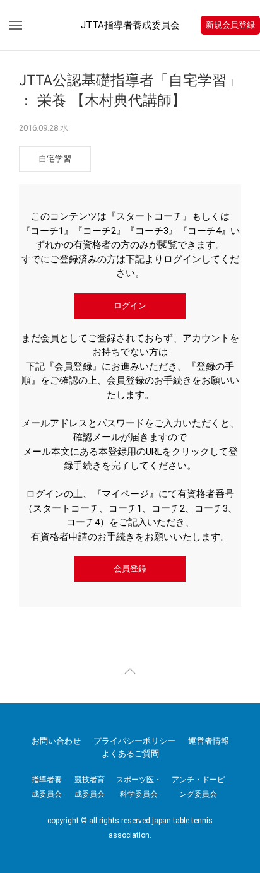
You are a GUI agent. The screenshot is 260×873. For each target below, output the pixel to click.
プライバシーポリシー (134, 741)
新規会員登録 (230, 25)
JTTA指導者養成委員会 (130, 25)
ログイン (130, 305)
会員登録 (130, 568)
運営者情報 (208, 741)
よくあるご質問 (130, 753)
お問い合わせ (56, 741)
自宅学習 (54, 158)
